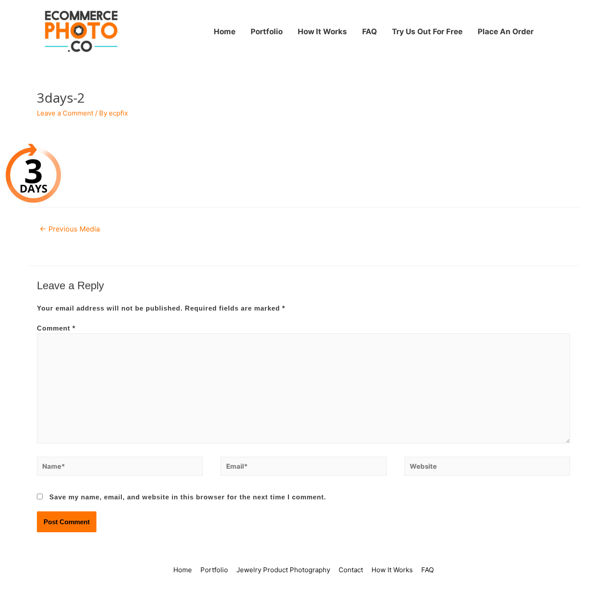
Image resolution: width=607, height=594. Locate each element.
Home (225, 31)
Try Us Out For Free (427, 31)
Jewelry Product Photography (283, 570)
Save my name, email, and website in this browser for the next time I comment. (187, 497)
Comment (56, 328)
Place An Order (506, 31)
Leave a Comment (65, 113)
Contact (351, 570)
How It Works (322, 31)
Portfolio (267, 31)
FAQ (369, 31)
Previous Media (70, 229)
